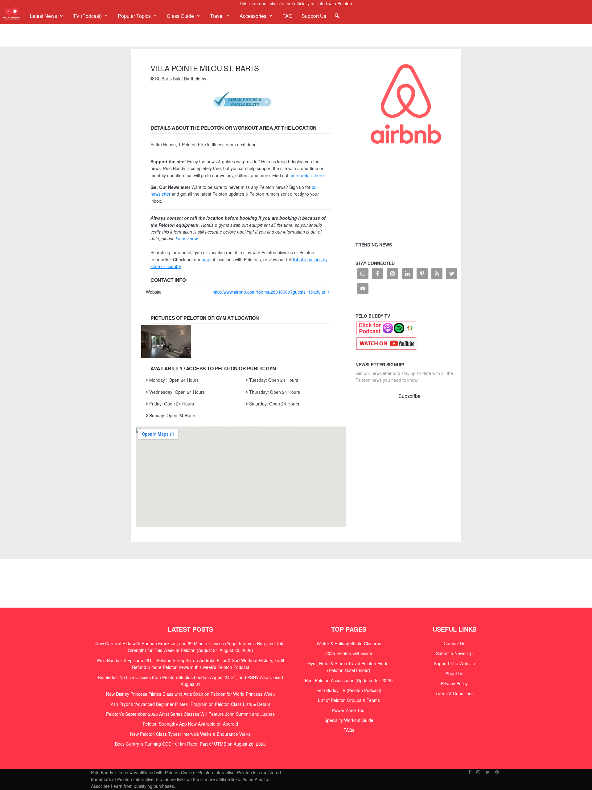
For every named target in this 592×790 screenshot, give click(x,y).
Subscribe (409, 395)
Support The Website (454, 663)
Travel (217, 15)
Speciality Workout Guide (348, 720)
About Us (454, 673)
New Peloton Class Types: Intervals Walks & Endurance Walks (190, 734)
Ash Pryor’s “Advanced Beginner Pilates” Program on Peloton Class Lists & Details (190, 704)
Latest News (43, 15)
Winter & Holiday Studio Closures (349, 643)
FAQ (287, 15)
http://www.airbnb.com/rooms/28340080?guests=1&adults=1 (271, 292)
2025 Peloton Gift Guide (348, 653)
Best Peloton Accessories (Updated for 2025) (349, 680)
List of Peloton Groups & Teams (349, 700)
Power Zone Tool (348, 710)
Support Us (314, 15)
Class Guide (180, 15)
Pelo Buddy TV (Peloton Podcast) (348, 690)
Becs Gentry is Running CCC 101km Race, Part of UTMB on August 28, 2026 (190, 744)
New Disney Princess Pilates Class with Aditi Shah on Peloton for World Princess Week (190, 694)
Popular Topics (134, 15)
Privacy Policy (454, 683)
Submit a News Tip (454, 653)
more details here (307, 175)
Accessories (253, 15)
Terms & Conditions (454, 693)
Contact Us (454, 643)
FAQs (348, 730)
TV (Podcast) (87, 15)
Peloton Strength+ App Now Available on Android (190, 724)
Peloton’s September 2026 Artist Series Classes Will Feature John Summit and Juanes (190, 714)
